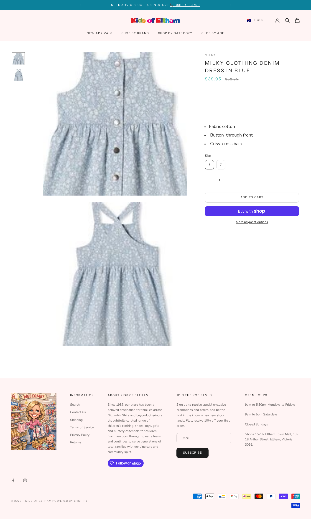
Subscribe (192, 453)
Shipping (76, 420)
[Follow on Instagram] (25, 480)
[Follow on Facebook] (13, 480)
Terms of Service (82, 427)
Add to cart (251, 197)
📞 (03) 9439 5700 (185, 5)
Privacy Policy (79, 435)
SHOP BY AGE (212, 33)
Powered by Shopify (70, 500)
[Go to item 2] (18, 75)
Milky (210, 55)
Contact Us (78, 412)
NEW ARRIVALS (99, 33)
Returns (75, 442)
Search (75, 404)
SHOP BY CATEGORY (175, 33)
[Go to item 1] (18, 58)
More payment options (252, 222)
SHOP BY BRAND (135, 33)
